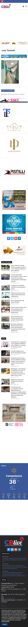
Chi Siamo (3, 606)
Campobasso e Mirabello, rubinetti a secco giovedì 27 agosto (18, 287)
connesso (9, 94)
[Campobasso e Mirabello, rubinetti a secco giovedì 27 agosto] (5, 288)
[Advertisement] (14, 25)
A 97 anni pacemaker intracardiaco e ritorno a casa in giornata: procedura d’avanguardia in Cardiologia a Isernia (19, 278)
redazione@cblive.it (10, 598)
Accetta (4, 624)
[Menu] (26, 7)
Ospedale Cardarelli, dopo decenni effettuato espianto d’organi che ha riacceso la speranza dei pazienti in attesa (18, 361)
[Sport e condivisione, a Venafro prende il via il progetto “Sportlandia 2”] (5, 319)
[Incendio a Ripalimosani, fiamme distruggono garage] (5, 353)
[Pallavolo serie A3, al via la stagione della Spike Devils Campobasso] (5, 295)
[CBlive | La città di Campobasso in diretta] (6, 6)
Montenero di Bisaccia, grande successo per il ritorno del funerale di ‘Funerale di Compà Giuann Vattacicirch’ (18, 327)
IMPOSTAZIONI (5, 621)
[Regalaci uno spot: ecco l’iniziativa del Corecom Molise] (5, 382)
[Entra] (23, 7)
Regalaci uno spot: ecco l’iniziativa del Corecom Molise (17, 381)
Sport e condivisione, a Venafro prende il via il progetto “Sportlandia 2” (17, 318)
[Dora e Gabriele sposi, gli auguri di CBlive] (5, 303)
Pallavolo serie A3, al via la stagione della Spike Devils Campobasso (18, 294)
